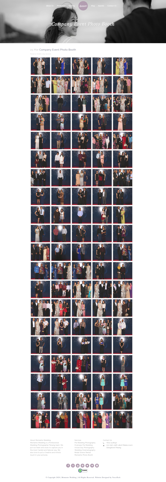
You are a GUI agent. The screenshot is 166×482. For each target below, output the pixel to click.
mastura (48, 54)
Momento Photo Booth (84, 455)
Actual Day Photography (84, 448)
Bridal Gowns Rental (83, 452)
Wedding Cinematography (85, 450)
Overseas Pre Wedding (84, 445)
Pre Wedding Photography (85, 443)
